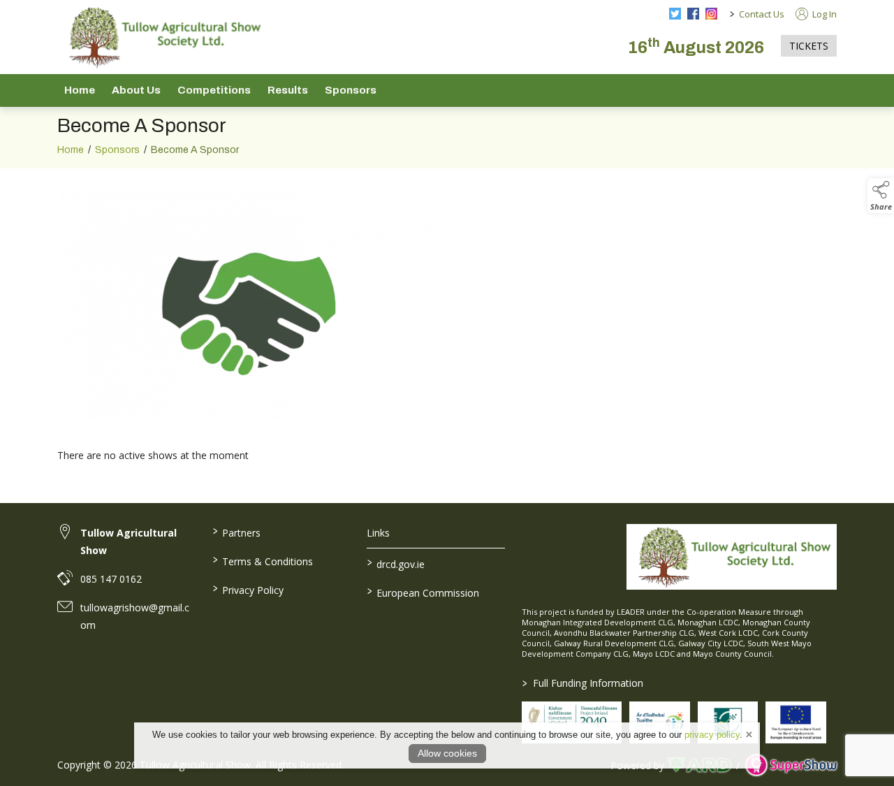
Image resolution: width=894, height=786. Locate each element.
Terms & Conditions (262, 560)
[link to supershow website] (791, 765)
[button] (880, 195)
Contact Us (761, 14)
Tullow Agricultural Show (128, 541)
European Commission (423, 591)
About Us (136, 90)
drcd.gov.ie (396, 563)
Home (79, 90)
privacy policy (712, 734)
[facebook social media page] (693, 14)
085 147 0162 (111, 578)
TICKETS (808, 45)
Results (288, 90)
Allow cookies (447, 753)
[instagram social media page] (711, 14)
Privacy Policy (247, 589)
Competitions (214, 90)
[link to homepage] (162, 37)
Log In (823, 14)
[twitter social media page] (675, 14)
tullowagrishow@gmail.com (134, 616)
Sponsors (350, 90)
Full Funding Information (582, 683)
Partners (236, 531)
